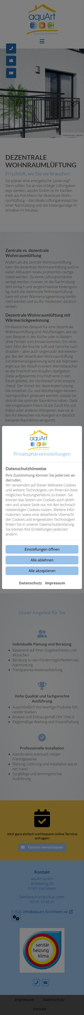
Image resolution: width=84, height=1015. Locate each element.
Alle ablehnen (42, 560)
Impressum (55, 583)
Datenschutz (30, 583)
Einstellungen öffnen (42, 549)
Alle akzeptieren (42, 570)
